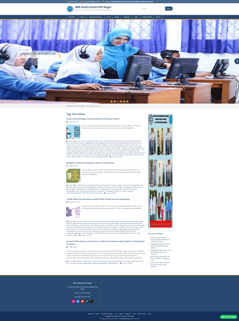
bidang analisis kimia (91, 143)
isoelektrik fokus (98, 227)
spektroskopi (119, 155)
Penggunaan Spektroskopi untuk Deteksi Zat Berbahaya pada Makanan (160, 246)
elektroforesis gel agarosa (98, 225)
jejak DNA (107, 227)
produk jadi (121, 153)
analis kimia (99, 141)
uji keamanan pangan (101, 157)
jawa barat (111, 261)
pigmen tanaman (91, 191)
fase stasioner (113, 185)
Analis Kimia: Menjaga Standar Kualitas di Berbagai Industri (93, 119)
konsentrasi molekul (125, 227)
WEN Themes (135, 319)
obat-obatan (114, 229)
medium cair (74, 229)
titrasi (93, 157)
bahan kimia (137, 141)
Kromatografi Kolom (105, 189)
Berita (117, 17)
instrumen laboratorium (131, 145)
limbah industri (94, 149)
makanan (102, 149)
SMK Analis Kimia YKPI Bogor (93, 7)
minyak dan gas (125, 149)
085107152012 (73, 2)
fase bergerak (104, 185)
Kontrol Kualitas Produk (119, 147)
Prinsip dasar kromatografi (105, 191)
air (76, 185)
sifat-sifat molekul (131, 231)
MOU (158, 17)
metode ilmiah (110, 149)
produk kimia (117, 191)
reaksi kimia (69, 155)
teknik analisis (86, 157)
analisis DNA (98, 221)
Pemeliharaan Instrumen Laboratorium (115, 151)
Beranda (72, 17)
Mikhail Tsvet (129, 189)
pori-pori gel (79, 231)
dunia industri (124, 143)
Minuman (117, 149)
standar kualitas (128, 155)
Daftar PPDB (147, 17)
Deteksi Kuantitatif (125, 223)
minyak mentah (135, 149)
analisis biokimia (88, 221)
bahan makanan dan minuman (75, 143)
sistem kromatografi (128, 191)
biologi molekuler (114, 223)
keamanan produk (91, 147)
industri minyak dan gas (116, 145)
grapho (120, 185)
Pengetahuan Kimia (134, 151)
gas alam (131, 143)
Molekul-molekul (91, 229)
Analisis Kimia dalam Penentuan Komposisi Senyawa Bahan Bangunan (160, 264)
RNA (113, 231)
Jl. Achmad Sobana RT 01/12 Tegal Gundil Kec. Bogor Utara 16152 (131, 2)
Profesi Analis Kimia (139, 153)
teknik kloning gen (124, 233)
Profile (81, 17)
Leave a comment (117, 157)
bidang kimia (102, 143)
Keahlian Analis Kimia (79, 147)
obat (135, 189)
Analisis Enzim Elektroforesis (110, 221)
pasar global (85, 151)
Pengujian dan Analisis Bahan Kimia (76, 153)
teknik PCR (133, 233)
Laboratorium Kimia (72, 149)
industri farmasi (71, 145)
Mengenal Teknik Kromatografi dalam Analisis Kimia (90, 163)
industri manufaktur (102, 145)
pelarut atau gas (80, 191)
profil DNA (104, 231)
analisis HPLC (87, 261)
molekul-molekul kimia (103, 229)
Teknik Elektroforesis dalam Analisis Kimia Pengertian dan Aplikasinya (98, 199)
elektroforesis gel (85, 225)
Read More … (130, 128)
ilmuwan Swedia (78, 227)
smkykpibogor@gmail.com (91, 2)
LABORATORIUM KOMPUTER (38, 53)
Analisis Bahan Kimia (110, 141)
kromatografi (138, 147)
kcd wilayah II (100, 187)
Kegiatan (127, 17)
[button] (228, 317)
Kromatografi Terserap (118, 189)
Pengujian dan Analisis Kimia (96, 153)
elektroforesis (76, 225)
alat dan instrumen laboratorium (85, 141)
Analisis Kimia (121, 141)
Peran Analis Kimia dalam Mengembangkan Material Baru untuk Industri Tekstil (160, 239)
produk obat (128, 153)
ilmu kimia (138, 143)
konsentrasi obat (110, 187)
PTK (108, 17)
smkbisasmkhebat (113, 263)
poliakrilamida (70, 231)
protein (109, 231)
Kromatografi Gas (80, 189)
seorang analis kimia (90, 155)
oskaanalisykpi (76, 151)
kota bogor (130, 147)
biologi (106, 223)
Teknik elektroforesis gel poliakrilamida (106, 233)
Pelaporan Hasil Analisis (96, 151)
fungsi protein (133, 225)
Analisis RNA (86, 223)
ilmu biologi (140, 225)
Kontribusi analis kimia (104, 147)
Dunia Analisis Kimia (113, 143)
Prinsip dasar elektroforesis (92, 231)
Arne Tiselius (94, 223)
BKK (136, 17)
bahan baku (129, 141)
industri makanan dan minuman (86, 145)
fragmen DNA (124, 225)
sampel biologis (120, 231)
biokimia (101, 223)
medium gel (82, 229)
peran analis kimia (111, 153)
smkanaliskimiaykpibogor (104, 155)
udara (101, 193)
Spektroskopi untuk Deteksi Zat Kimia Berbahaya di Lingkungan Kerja (160, 258)
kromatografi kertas (92, 189)
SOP (113, 155)
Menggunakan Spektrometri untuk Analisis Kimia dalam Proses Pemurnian (161, 252)
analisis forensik (124, 221)
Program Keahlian (95, 17)
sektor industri (78, 155)
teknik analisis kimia (92, 193)
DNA (133, 223)
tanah (83, 193)
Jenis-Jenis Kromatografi (89, 187)
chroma (97, 185)
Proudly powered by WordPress (109, 319)
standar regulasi (76, 157)
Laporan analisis (84, 149)
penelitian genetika (133, 229)
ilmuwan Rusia (76, 187)
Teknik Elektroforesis (88, 233)
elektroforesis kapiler (113, 225)
